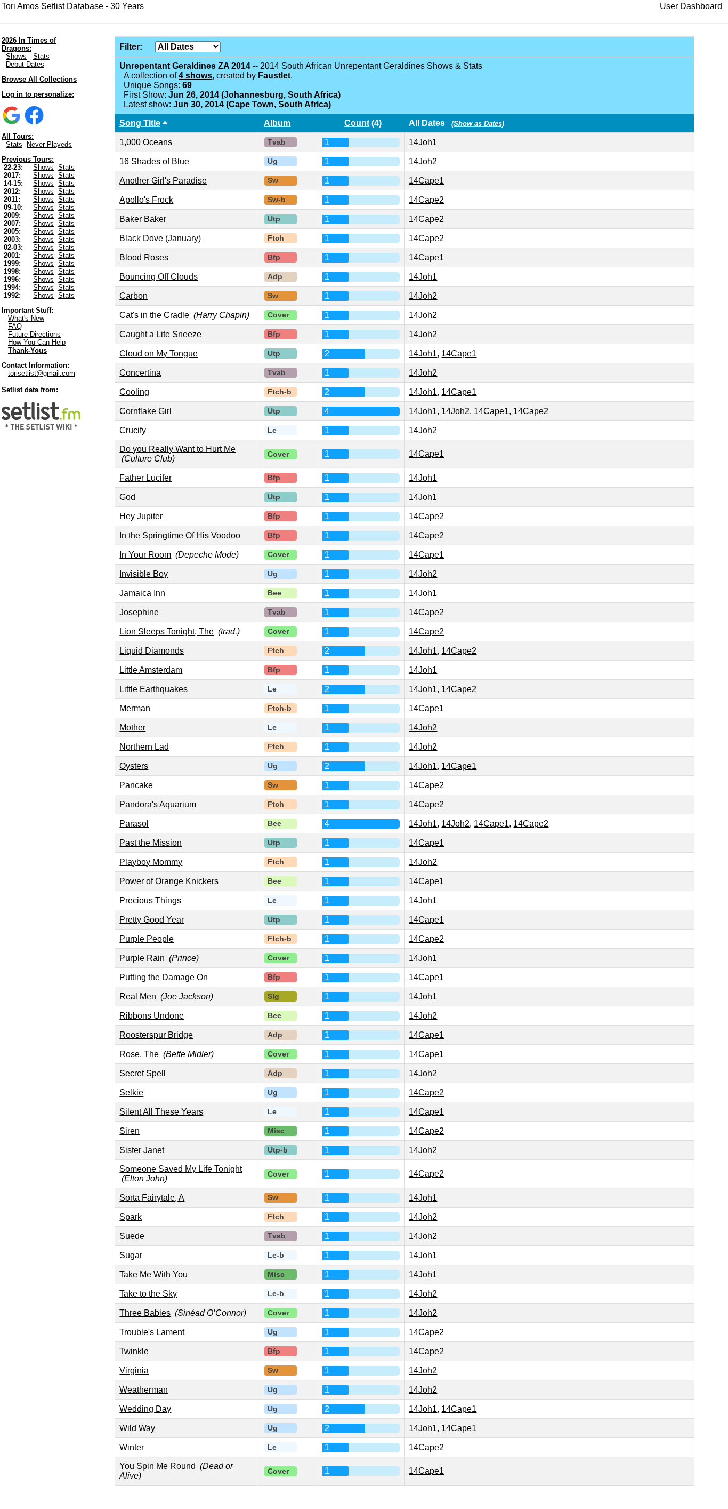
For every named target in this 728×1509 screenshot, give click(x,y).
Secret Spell (142, 1073)
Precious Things (150, 900)
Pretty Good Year (151, 919)
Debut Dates (25, 64)
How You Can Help (37, 342)
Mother (132, 727)
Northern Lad (144, 746)
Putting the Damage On (163, 977)
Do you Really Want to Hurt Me (177, 449)
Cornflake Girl (145, 411)
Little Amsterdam (150, 669)
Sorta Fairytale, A (151, 1197)
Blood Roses (143, 257)
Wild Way (137, 1428)
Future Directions (34, 334)
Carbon (133, 295)
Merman (134, 708)
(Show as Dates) (477, 124)
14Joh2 (423, 161)
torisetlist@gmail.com (41, 373)
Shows (16, 56)
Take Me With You (153, 1274)
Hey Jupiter (141, 516)
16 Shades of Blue (154, 161)
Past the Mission (150, 842)
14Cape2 (426, 199)
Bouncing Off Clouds (158, 276)
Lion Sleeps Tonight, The (166, 631)
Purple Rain (142, 958)
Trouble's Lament (151, 1332)
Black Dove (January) (160, 238)
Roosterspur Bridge (156, 1034)
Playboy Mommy (150, 862)
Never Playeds (49, 144)
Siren (129, 1130)
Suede (131, 1236)
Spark (130, 1216)
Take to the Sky (148, 1293)
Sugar (130, 1255)
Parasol (134, 823)
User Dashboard (691, 6)
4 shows (195, 75)
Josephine (139, 612)
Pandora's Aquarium (157, 804)
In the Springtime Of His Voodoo (179, 535)
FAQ (15, 326)
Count (356, 123)
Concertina (140, 372)
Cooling (134, 391)
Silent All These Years (161, 1111)
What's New (26, 318)
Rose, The (139, 1054)
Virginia (134, 1370)
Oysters (133, 766)
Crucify (132, 430)
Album (277, 123)
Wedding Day (145, 1408)
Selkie (131, 1092)
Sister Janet (141, 1150)
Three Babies (145, 1312)
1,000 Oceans (145, 142)
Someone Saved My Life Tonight (180, 1168)
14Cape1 (426, 180)
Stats (41, 56)
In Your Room (145, 554)
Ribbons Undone (151, 1015)
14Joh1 (423, 142)
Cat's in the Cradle (154, 315)
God (127, 497)
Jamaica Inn (142, 593)
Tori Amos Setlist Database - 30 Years (73, 6)
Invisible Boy (143, 573)
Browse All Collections (39, 79)
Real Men (137, 996)
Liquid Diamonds (151, 650)
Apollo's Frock (146, 199)
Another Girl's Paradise (163, 180)
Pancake (136, 785)
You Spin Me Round (157, 1466)
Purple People (146, 938)
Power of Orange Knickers (169, 881)
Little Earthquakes (153, 689)
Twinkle (134, 1351)
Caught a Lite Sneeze (160, 334)
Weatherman (143, 1389)
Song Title (139, 123)
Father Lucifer (145, 477)
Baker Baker (142, 219)
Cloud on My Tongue (158, 353)
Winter (131, 1447)
